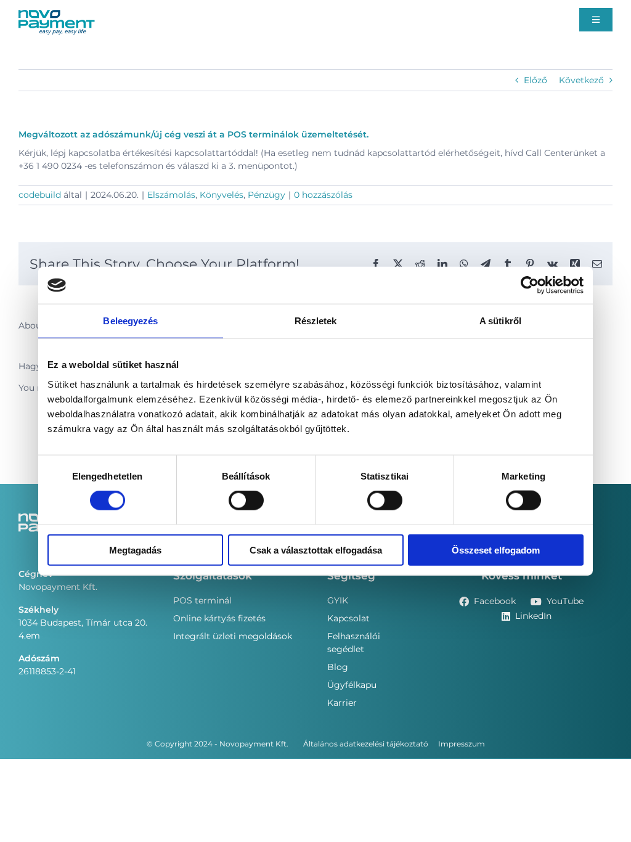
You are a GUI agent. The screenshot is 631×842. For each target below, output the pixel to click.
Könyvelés (221, 194)
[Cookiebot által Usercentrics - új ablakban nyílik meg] (530, 285)
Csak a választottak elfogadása (316, 549)
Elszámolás (171, 194)
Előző (535, 80)
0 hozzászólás (323, 194)
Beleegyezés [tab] (130, 321)
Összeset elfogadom (496, 549)
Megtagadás (135, 549)
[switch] (246, 500)
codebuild (39, 194)
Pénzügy (266, 194)
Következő (581, 80)
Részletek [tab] (316, 321)
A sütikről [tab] (500, 321)
